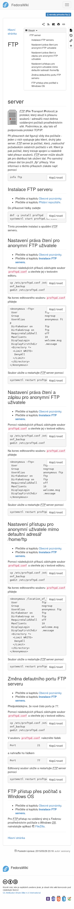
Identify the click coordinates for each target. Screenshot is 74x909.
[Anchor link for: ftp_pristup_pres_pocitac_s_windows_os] (36, 796)
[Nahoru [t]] (70, 45)
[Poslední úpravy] (48, 24)
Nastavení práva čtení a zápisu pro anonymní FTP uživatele (44, 55)
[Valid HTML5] (59, 898)
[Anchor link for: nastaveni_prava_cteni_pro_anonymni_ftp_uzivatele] (59, 245)
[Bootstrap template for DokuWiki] (48, 898)
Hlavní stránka (12, 31)
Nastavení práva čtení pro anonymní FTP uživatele (44, 46)
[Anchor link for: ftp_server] (26, 101)
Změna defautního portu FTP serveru (46, 76)
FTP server (35, 35)
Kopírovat (56, 177)
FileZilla (40, 826)
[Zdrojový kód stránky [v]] (70, 30)
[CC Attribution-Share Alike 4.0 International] (10, 881)
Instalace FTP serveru (42, 39)
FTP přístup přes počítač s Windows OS (44, 84)
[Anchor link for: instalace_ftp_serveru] (54, 189)
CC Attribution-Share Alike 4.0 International (22, 892)
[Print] (58, 24)
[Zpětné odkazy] (70, 40)
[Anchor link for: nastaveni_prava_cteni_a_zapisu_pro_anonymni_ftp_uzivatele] (27, 402)
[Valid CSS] (64, 898)
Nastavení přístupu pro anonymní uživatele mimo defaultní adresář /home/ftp (45, 67)
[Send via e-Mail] (53, 24)
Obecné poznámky (50, 198)
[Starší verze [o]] (70, 35)
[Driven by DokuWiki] (69, 898)
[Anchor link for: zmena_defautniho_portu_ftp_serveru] (25, 683)
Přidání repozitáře (49, 202)
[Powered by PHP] (53, 898)
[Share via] (43, 24)
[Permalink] (63, 24)
